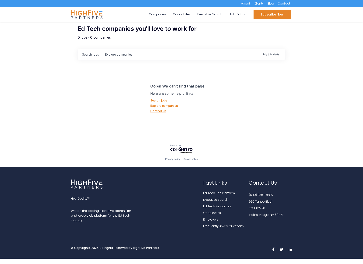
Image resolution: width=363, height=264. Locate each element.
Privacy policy (172, 159)
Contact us (158, 111)
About (245, 3)
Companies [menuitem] (157, 14)
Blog (271, 3)
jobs (90, 54)
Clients (259, 3)
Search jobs (158, 100)
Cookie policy (190, 159)
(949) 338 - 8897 (261, 195)
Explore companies (164, 106)
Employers (210, 219)
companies (118, 54)
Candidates (212, 213)
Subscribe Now (272, 14)
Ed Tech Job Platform (219, 193)
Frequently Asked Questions (223, 226)
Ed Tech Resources (217, 206)
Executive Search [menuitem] (209, 14)
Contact (284, 3)
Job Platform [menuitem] (238, 14)
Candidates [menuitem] (182, 14)
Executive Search (215, 199)
